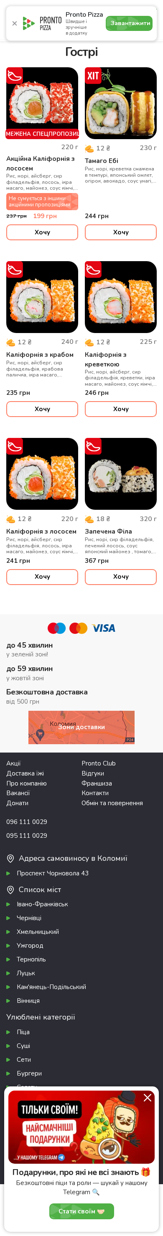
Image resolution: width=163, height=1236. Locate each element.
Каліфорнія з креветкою (106, 360)
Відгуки (93, 773)
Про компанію (26, 783)
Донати (17, 803)
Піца (23, 1032)
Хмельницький (38, 932)
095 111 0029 (26, 836)
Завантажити (130, 23)
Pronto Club (99, 763)
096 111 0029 (26, 822)
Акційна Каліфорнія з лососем (40, 164)
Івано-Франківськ (42, 904)
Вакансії (18, 793)
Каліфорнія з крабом (40, 355)
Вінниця (28, 1001)
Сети (24, 1059)
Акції (13, 763)
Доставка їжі (25, 773)
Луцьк (26, 973)
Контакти (95, 793)
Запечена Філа (108, 531)
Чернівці (29, 918)
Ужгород (30, 945)
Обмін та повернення (112, 803)
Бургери (29, 1073)
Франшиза (97, 783)
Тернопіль (31, 959)
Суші (23, 1046)
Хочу (42, 232)
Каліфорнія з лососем (41, 531)
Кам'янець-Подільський (51, 987)
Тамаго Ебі (101, 161)
